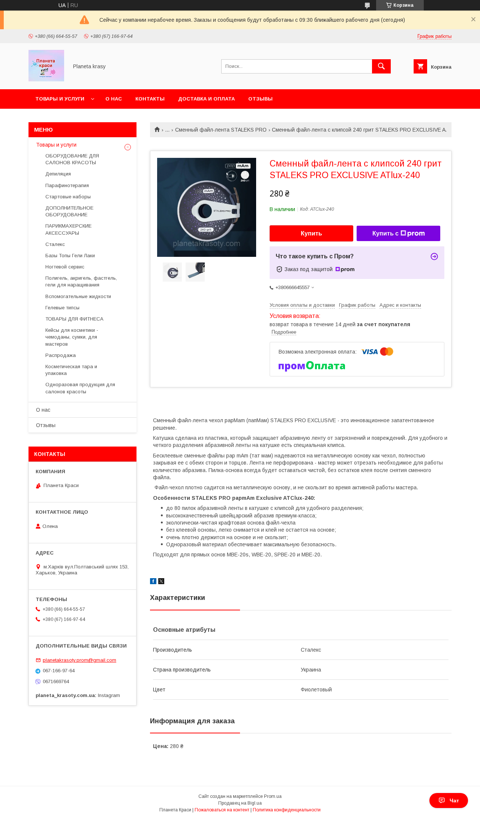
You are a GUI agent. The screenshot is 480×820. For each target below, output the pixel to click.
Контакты (150, 99)
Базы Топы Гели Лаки (70, 255)
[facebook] (153, 582)
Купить (311, 233)
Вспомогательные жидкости (78, 296)
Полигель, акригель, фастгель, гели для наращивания (81, 281)
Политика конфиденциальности (287, 810)
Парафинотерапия (67, 185)
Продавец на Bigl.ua (240, 803)
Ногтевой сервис (64, 267)
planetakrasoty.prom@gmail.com (79, 660)
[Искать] (381, 66)
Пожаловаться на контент (222, 810)
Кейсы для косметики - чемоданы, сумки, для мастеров (71, 336)
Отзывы (260, 99)
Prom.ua (273, 796)
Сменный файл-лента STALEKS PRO (221, 130)
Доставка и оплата (206, 99)
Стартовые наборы (68, 196)
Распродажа (60, 355)
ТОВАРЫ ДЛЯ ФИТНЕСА (74, 319)
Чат (454, 801)
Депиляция (58, 174)
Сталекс (55, 244)
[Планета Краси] (46, 79)
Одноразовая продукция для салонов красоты (80, 388)
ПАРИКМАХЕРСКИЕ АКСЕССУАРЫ (68, 229)
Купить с (385, 233)
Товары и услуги (59, 99)
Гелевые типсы (62, 307)
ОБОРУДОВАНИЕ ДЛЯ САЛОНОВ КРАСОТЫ (72, 159)
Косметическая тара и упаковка (71, 370)
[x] (161, 582)
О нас (113, 99)
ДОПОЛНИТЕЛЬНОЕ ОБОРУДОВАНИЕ (69, 211)
